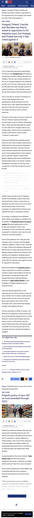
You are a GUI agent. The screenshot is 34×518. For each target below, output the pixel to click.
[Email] (12, 62)
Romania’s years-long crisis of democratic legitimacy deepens (17, 357)
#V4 (12, 178)
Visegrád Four (17, 74)
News (3, 21)
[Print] (15, 62)
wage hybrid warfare (17, 280)
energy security (24, 369)
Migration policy (6, 372)
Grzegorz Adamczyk (9, 66)
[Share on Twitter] (9, 62)
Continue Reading (17, 496)
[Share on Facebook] (6, 62)
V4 (20, 372)
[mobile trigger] (3, 2)
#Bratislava (17, 173)
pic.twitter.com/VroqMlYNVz (10, 182)
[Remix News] (9, 2)
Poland (7, 21)
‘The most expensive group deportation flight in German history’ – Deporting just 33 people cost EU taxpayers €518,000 (16, 343)
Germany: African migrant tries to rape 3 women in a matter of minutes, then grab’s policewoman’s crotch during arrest (15, 353)
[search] (27, 2)
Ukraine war (15, 372)
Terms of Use (11, 515)
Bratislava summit (15, 369)
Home (4, 10)
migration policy (24, 268)
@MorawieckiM (9, 173)
